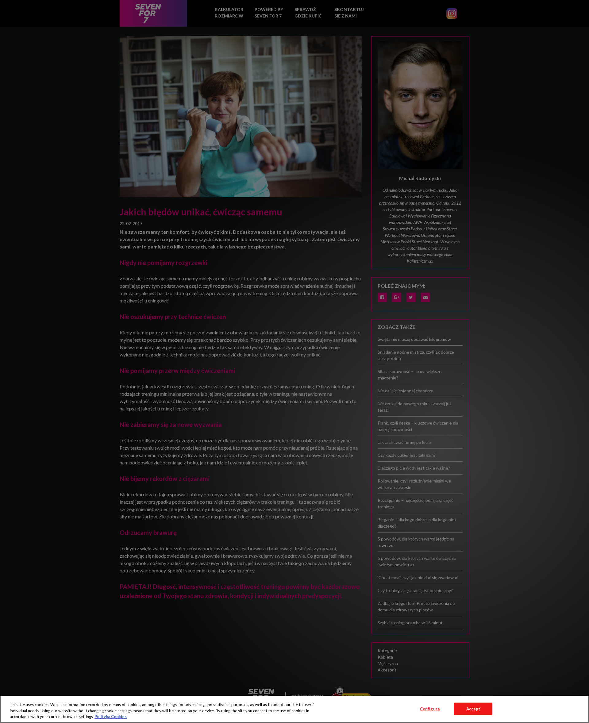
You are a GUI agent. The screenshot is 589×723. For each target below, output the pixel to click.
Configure (430, 708)
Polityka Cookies (110, 716)
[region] (294, 709)
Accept (473, 708)
